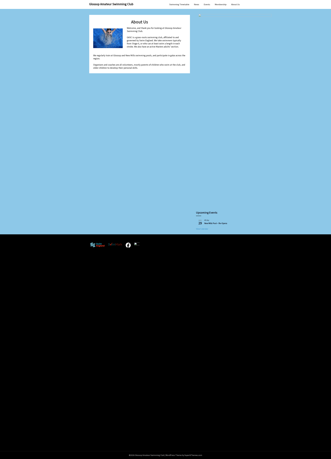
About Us (235, 4)
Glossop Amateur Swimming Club (111, 4)
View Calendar (202, 228)
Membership (221, 4)
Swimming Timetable (179, 4)
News (196, 4)
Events (207, 4)
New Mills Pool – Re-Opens (215, 223)
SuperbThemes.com (193, 455)
